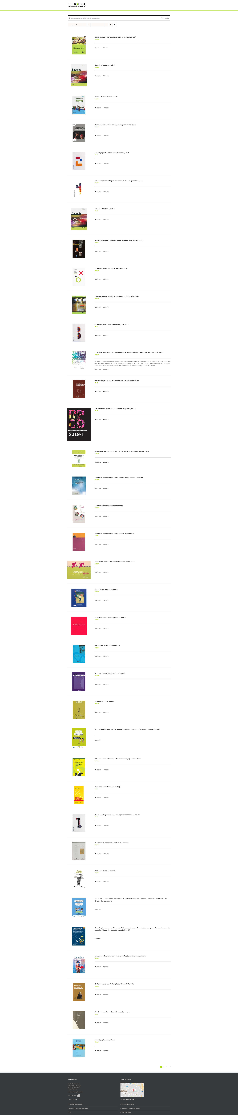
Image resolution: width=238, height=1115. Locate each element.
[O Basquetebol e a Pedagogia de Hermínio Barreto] (79, 992)
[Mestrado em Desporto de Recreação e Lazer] (79, 1020)
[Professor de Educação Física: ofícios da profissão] (79, 541)
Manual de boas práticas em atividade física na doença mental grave (122, 451)
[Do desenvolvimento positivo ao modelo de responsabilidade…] (79, 189)
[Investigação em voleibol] (79, 1048)
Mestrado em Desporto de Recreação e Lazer (112, 1012)
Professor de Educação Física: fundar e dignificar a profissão (119, 477)
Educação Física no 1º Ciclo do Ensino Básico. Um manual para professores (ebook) (127, 729)
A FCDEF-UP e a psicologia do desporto (110, 617)
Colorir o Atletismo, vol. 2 (105, 65)
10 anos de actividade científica (107, 645)
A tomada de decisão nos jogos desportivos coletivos (115, 125)
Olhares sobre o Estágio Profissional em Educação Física (117, 296)
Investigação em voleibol (104, 1040)
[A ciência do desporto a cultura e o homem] (79, 851)
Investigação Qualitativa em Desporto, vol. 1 (112, 153)
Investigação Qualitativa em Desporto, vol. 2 (112, 324)
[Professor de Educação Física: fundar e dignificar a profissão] (79, 486)
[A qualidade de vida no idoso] (79, 597)
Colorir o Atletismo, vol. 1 (104, 209)
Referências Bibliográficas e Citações (131, 1108)
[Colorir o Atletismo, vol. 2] (79, 75)
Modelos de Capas (126, 1112)
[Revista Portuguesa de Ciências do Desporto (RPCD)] (79, 424)
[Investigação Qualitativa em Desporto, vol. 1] (79, 161)
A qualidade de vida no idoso (106, 589)
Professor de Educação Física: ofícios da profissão (114, 533)
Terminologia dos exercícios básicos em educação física (117, 381)
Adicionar (98, 48)
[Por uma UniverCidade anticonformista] (79, 681)
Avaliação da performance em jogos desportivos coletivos (117, 815)
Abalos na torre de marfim (105, 871)
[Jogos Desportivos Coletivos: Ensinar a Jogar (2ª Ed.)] (79, 45)
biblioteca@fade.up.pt (77, 1092)
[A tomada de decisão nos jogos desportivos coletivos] (79, 133)
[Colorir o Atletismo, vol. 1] (79, 219)
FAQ (70, 1112)
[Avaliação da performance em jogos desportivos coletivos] (79, 823)
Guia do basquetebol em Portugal (108, 787)
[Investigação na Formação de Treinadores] (79, 276)
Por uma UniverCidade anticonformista (110, 673)
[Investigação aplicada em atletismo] (79, 514)
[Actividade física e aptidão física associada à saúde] (79, 569)
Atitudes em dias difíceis (104, 701)
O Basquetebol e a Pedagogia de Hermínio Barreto (114, 984)
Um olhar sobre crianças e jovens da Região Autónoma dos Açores (121, 956)
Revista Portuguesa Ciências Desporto (78, 1108)
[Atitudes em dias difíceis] (79, 709)
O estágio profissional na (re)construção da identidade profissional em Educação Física (129, 352)
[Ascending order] (89, 25)
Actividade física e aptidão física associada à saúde (115, 561)
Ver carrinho (166, 18)
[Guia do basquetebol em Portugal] (79, 795)
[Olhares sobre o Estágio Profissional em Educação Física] (79, 304)
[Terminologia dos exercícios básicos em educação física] (79, 389)
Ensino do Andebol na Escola (106, 97)
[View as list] (114, 25)
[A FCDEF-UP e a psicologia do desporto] (79, 625)
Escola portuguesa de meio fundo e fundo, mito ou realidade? (119, 240)
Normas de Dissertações (128, 1104)
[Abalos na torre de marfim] (79, 879)
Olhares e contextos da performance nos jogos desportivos (118, 759)
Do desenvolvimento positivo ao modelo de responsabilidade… (119, 181)
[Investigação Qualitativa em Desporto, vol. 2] (79, 332)
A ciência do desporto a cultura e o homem (112, 843)
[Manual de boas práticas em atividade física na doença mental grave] (79, 458)
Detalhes (106, 48)
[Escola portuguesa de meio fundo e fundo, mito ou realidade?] (79, 248)
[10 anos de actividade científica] (79, 653)
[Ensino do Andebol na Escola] (79, 105)
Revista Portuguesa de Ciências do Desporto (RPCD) (115, 409)
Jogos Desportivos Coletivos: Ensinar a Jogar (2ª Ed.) (115, 37)
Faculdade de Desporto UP (75, 1104)
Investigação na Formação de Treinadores (111, 268)
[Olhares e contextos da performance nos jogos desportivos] (79, 767)
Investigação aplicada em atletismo (109, 505)
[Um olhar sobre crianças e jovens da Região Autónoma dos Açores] (79, 964)
